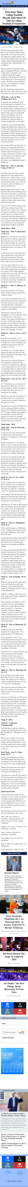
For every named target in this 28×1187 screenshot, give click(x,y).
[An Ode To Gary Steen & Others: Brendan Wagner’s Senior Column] (14, 1112)
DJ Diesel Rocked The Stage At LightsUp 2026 (14, 956)
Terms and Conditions (8, 1172)
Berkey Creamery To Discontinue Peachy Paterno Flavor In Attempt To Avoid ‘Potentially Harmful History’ (13, 1137)
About (17, 6)
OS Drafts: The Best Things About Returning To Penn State (14, 988)
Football (22, 6)
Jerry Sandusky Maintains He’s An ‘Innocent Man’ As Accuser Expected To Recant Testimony (14, 921)
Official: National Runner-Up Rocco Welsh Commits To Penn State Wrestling (13, 1145)
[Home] (8, 4)
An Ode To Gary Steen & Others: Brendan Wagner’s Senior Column (13, 1114)
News (5, 6)
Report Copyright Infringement (20, 1173)
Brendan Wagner (7, 47)
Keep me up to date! (8, 1037)
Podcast (10, 6)
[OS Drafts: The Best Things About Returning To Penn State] (14, 980)
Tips (14, 6)
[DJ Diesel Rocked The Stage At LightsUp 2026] (14, 950)
